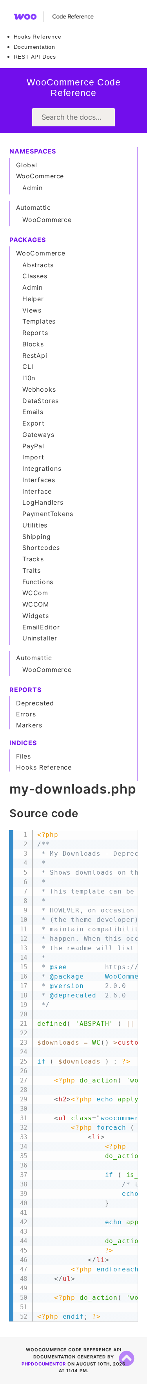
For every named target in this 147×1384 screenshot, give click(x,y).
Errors (26, 714)
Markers (29, 725)
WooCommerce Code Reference (74, 87)
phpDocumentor (44, 1364)
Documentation (34, 47)
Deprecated (35, 703)
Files (23, 756)
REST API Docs (35, 57)
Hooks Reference (38, 36)
